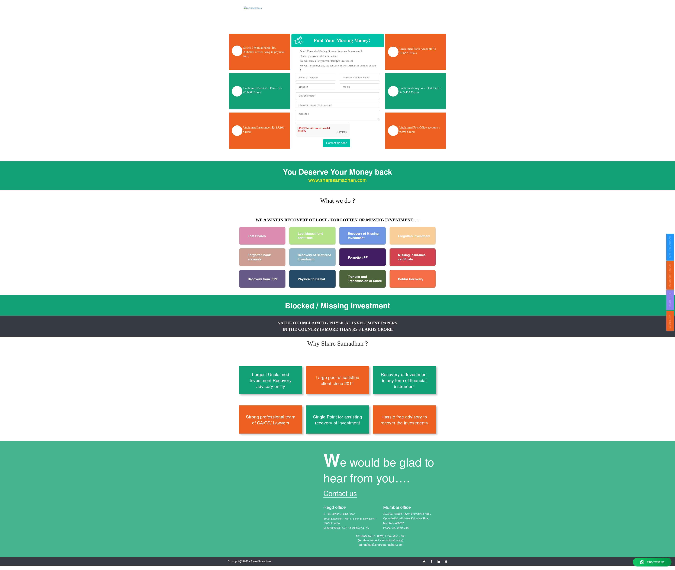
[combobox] (337, 105)
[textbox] (298, 104)
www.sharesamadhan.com (337, 179)
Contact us (340, 493)
